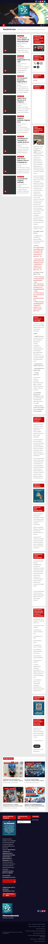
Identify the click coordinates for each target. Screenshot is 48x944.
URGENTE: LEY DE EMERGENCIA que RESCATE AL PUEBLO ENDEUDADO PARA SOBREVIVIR (34, 806)
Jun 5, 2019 (21, 83)
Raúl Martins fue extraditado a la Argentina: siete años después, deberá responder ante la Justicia (12, 781)
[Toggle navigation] (41, 25)
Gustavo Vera (12, 788)
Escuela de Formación (40, 928)
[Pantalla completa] (43, 50)
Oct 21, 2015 (21, 164)
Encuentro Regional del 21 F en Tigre (23, 60)
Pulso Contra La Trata (30, 763)
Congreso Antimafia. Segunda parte (23, 120)
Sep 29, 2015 (21, 184)
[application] (38, 48)
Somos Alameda (20, 35)
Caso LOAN (6, 788)
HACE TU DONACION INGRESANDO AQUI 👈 (9, 880)
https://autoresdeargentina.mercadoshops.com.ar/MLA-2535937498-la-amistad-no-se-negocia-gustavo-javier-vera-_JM (38, 264)
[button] (44, 25)
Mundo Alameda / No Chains (39, 933)
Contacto (43, 926)
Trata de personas (14, 763)
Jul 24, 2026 (29, 782)
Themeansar (6, 933)
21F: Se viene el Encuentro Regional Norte (22, 80)
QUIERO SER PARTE (41, 939)
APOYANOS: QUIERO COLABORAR (38, 924)
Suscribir (37, 746)
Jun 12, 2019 (21, 63)
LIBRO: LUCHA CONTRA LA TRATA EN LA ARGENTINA (35, 931)
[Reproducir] (35, 50)
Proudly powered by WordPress (9, 932)
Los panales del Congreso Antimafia (22, 180)
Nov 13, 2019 (21, 43)
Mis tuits (35, 80)
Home (19, 29)
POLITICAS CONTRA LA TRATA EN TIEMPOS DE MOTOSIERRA (36, 936)
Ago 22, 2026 (7, 782)
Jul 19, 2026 (7, 808)
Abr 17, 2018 (21, 103)
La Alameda (15, 782)
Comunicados (7, 763)
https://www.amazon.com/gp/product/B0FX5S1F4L (38, 278)
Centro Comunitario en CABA (34, 926)
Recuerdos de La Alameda (39, 941)
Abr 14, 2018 (21, 124)
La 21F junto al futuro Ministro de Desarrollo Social (23, 39)
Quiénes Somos (33, 939)
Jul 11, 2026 (28, 808)
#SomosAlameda (24, 17)
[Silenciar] (42, 50)
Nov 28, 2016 (22, 144)
